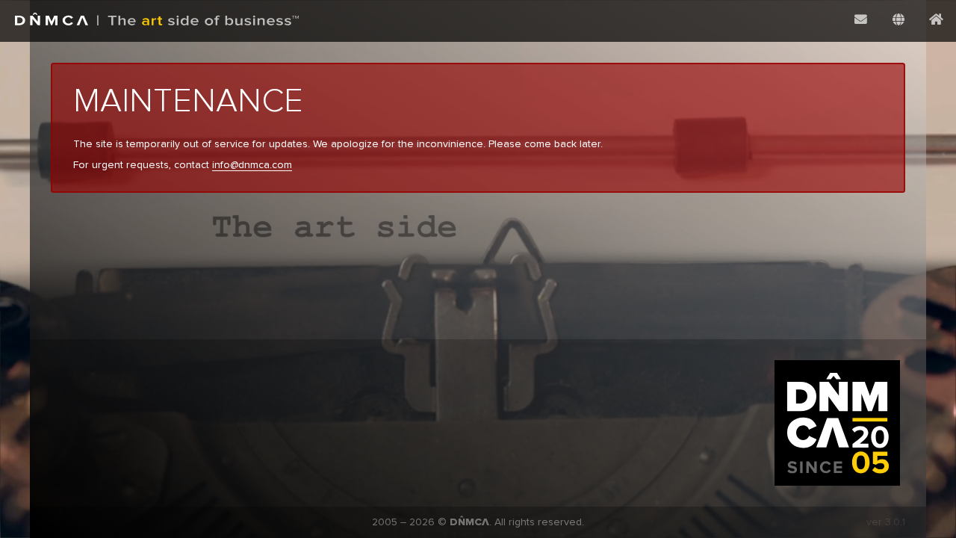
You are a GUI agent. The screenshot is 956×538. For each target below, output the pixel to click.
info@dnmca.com (252, 165)
